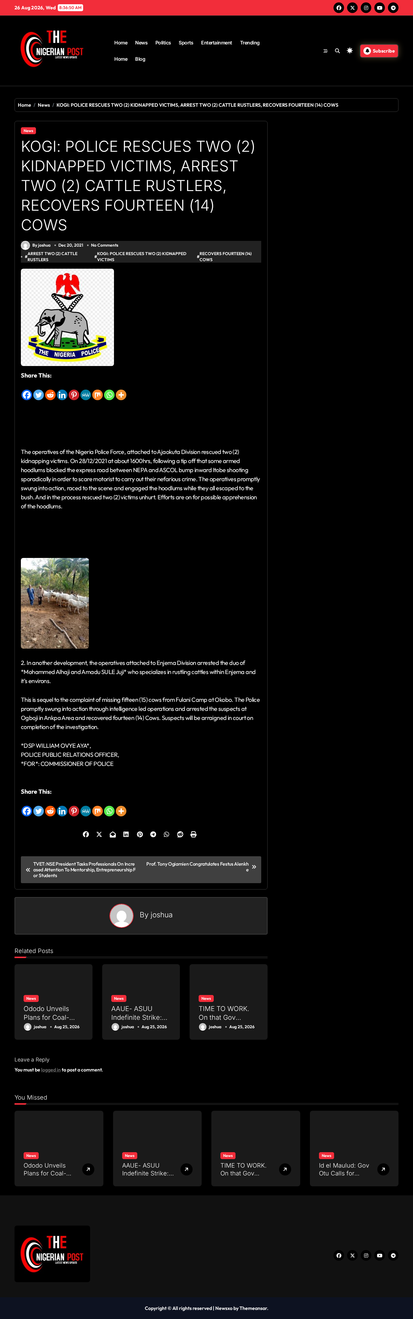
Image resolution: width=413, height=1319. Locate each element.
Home (120, 43)
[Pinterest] (74, 390)
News (141, 43)
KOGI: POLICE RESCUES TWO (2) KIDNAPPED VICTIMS (141, 256)
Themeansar (253, 1308)
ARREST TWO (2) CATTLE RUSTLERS (52, 256)
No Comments (104, 245)
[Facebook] (26, 390)
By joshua (41, 245)
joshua (162, 914)
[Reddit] (50, 390)
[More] (121, 390)
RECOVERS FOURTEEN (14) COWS (226, 256)
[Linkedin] (62, 390)
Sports (186, 43)
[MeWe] (85, 390)
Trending (250, 43)
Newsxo (224, 1308)
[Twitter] (38, 390)
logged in (51, 1070)
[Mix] (97, 390)
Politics (163, 43)
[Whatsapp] (109, 390)
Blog (140, 59)
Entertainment (216, 43)
